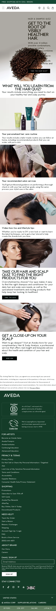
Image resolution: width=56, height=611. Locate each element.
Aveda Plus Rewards (10, 500)
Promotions (6, 490)
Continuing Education (10, 448)
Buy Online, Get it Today (12, 506)
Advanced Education (10, 451)
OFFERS (7, 608)
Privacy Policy (35, 388)
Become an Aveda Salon (11, 438)
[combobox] (28, 598)
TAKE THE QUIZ (10, 297)
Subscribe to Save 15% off (12, 493)
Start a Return (7, 521)
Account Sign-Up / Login (11, 531)
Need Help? (8, 514)
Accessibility (7, 475)
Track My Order (8, 518)
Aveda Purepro (8, 441)
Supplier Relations (9, 479)
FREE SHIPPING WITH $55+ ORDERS (17, 2)
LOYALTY (48, 608)
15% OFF (20, 608)
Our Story (6, 549)
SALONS (34, 608)
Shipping (5, 528)
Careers (5, 552)
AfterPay (5, 503)
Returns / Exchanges (10, 524)
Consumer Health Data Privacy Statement (18, 482)
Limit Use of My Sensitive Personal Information (21, 469)
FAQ (3, 534)
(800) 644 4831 (8, 541)
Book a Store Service (10, 537)
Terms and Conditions (10, 472)
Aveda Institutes (8, 444)
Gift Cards (6, 497)
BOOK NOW (9, 358)
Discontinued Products (11, 510)
